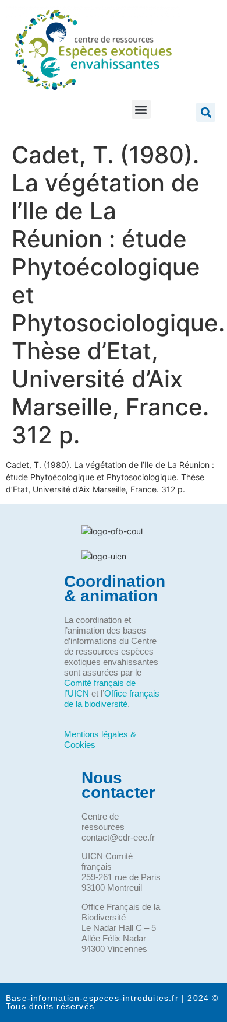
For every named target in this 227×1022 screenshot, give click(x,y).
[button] (141, 109)
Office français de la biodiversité (111, 698)
